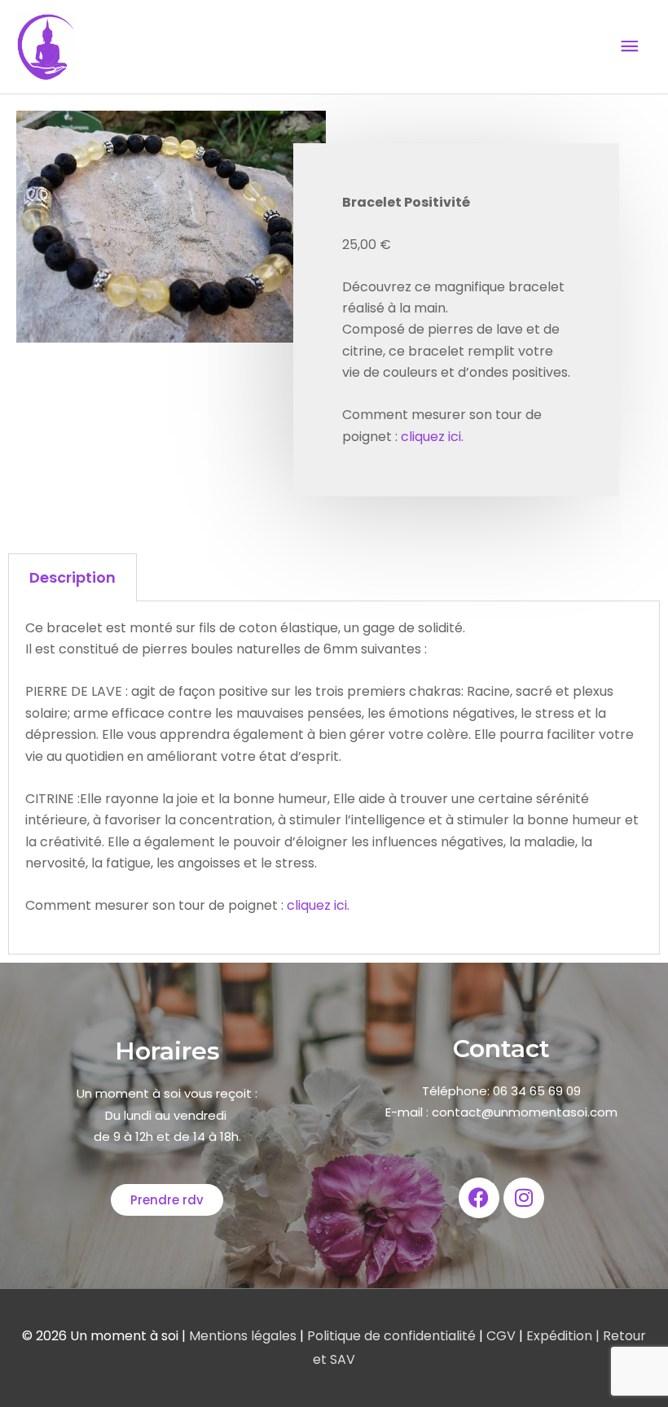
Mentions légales (244, 1335)
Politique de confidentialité (393, 1335)
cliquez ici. (432, 436)
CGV (501, 1335)
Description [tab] (72, 577)
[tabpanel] (334, 778)
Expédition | (561, 1335)
